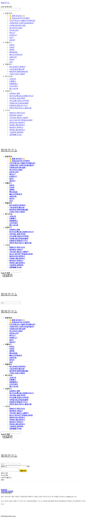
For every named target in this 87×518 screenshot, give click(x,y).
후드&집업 (13, 52)
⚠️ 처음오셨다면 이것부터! (19, 18)
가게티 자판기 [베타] (17, 74)
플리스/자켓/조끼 (15, 54)
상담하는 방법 (14, 93)
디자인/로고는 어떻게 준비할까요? (22, 20)
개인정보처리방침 (7, 491)
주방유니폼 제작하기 (17, 130)
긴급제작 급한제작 (16, 132)
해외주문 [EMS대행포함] (18, 71)
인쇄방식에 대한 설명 (17, 25)
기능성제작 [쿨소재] (16, 69)
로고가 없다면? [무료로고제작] (20, 120)
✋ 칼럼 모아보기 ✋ (17, 15)
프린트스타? (14, 30)
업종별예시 (13, 83)
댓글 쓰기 (23, 471)
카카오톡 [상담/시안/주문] (19, 100)
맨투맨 (11, 49)
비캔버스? (13, 35)
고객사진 (12, 79)
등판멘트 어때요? (15, 115)
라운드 (11, 45)
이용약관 (4, 490)
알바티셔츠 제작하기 (17, 122)
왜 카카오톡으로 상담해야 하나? (21, 96)
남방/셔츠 (13, 57)
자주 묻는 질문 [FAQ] (17, 98)
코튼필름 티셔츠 (15, 134)
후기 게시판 (13, 88)
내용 (27, 466)
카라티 (11, 47)
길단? (11, 37)
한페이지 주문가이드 (17, 113)
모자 (11, 62)
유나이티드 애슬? (15, 28)
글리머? (12, 40)
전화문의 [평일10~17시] (18, 105)
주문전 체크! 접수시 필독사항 (20, 108)
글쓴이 (3, 466)
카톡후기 (12, 81)
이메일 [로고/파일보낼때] (18, 103)
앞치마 (11, 59)
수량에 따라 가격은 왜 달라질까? (21, 23)
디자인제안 (13, 86)
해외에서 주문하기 (16, 127)
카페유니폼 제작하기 (17, 125)
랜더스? (12, 32)
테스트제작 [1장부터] (17, 66)
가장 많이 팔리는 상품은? (18, 117)
